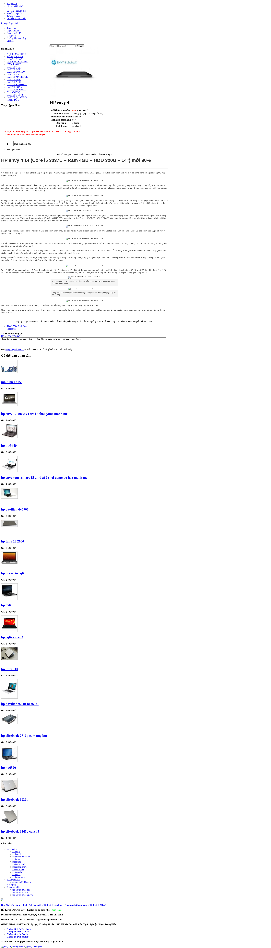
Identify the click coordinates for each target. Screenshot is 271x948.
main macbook (19, 864)
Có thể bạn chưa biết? (16, 18)
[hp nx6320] (9, 761)
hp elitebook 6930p (14, 799)
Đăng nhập (12, 3)
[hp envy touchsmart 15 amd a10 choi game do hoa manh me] (9, 471)
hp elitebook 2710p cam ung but (24, 735)
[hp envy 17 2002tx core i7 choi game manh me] (9, 405)
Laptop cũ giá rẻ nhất (10, 23)
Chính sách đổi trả (97, 905)
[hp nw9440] (9, 437)
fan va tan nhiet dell (21, 890)
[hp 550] (9, 599)
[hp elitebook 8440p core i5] (9, 823)
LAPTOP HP (13, 74)
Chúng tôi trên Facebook (19, 929)
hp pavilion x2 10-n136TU (20, 704)
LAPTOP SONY (14, 87)
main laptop (12, 849)
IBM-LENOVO (14, 64)
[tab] (87, 326)
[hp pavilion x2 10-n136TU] (9, 698)
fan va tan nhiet (13, 887)
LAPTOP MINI (14, 79)
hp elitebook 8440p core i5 (20, 831)
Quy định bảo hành (10, 905)
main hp (16, 851)
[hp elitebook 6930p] (9, 793)
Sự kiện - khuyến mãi (16, 11)
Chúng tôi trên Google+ (18, 934)
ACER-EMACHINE (16, 54)
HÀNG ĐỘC (13, 100)
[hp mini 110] (9, 659)
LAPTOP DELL (14, 69)
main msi (16, 874)
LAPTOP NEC (14, 82)
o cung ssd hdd (13, 879)
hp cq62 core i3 (12, 637)
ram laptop (11, 884)
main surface (18, 872)
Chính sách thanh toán (76, 905)
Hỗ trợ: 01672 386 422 (11, 336)
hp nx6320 (8, 767)
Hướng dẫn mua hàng (16, 38)
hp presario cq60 (13, 573)
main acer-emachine (21, 856)
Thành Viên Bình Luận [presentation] (17, 326)
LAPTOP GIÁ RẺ (15, 95)
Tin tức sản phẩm (14, 13)
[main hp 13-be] (9, 372)
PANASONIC (13, 92)
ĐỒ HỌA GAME (15, 56)
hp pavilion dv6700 (15, 509)
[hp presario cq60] (9, 563)
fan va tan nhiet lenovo (22, 895)
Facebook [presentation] (11, 329)
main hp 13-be (11, 382)
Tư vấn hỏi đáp (13, 16)
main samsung (18, 877)
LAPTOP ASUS (14, 67)
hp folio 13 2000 (12, 541)
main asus (16, 862)
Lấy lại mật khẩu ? (15, 6)
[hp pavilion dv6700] (9, 498)
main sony (17, 859)
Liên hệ (10, 41)
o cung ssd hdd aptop (21, 882)
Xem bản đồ (57, 910)
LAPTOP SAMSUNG (17, 84)
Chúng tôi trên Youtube (18, 937)
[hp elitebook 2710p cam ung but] (9, 723)
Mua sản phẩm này (22, 144)
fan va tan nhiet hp (20, 892)
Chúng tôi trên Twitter (18, 931)
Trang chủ (11, 28)
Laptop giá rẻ (13, 30)
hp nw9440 (9, 445)
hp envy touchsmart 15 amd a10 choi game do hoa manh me (44, 477)
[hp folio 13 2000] (9, 526)
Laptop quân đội (14, 33)
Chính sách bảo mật (31, 905)
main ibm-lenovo (20, 867)
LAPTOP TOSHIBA (16, 89)
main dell (16, 854)
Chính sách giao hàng (52, 905)
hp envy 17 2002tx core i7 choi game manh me (34, 414)
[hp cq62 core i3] (9, 631)
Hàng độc (11, 36)
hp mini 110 (9, 669)
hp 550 (6, 605)
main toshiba (18, 869)
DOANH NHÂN (15, 59)
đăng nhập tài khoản (15, 349)
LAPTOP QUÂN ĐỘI (17, 97)
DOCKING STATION (17, 61)
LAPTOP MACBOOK (17, 77)
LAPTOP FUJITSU (16, 72)
